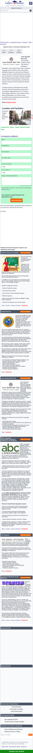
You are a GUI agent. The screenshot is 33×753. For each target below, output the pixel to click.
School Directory (16, 707)
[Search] (30, 11)
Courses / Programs (16, 305)
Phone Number (5, 151)
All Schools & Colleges (16, 709)
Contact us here (11, 102)
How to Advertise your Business (13, 729)
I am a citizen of (6, 169)
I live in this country (7, 164)
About (3, 305)
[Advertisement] (16, 26)
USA (30, 42)
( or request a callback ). (9, 136)
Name (3, 139)
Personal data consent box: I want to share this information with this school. (16, 188)
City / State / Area (6, 157)
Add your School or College (12, 731)
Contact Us (25, 305)
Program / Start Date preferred (10, 175)
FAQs (6, 746)
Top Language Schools (11, 719)
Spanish (24, 42)
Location (7, 305)
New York (3, 44)
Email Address (5, 145)
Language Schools (15, 42)
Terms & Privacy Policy (14, 746)
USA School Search (16, 711)
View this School (25, 252)
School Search (4, 42)
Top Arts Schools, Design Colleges (14, 721)
